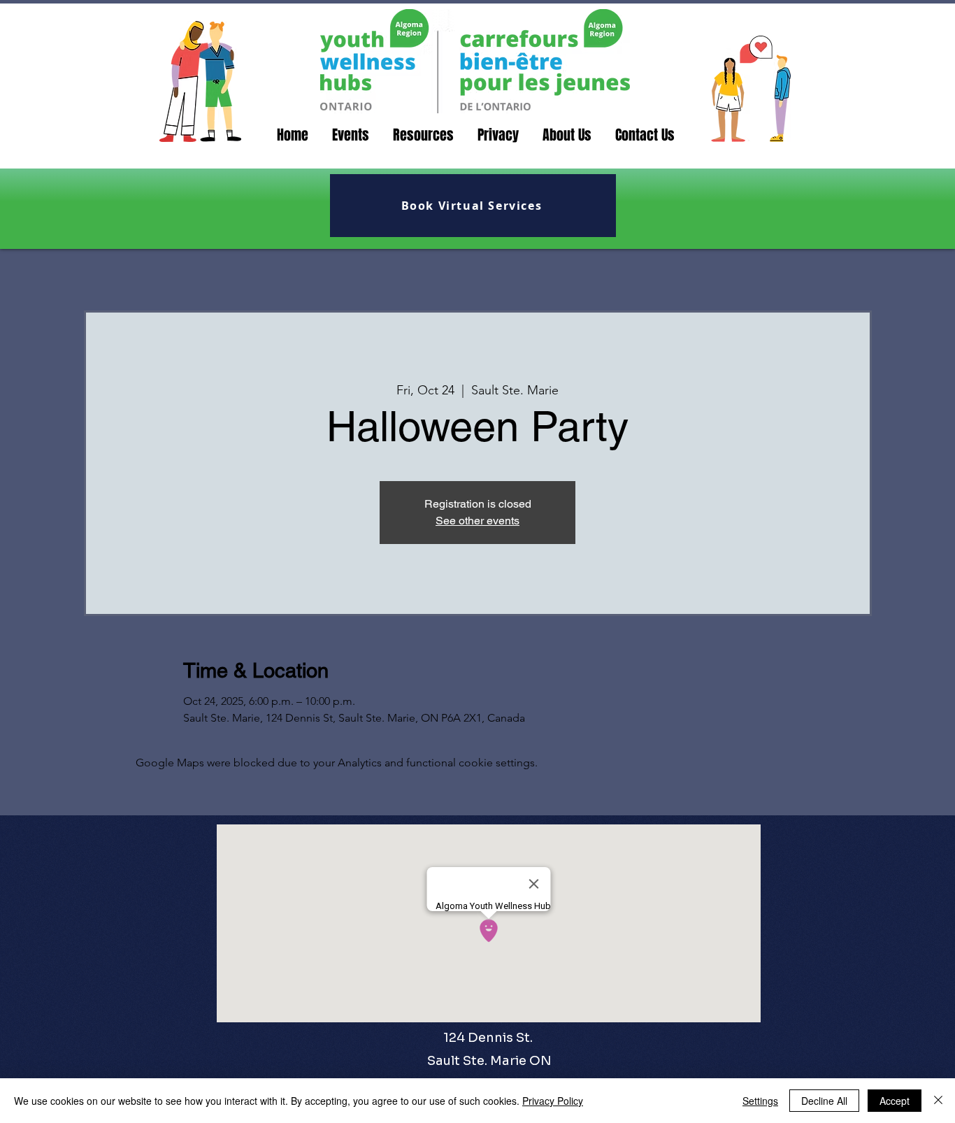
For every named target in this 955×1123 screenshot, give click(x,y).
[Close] (938, 1100)
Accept (894, 1101)
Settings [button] (760, 1101)
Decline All (824, 1101)
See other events (477, 520)
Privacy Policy (552, 1101)
